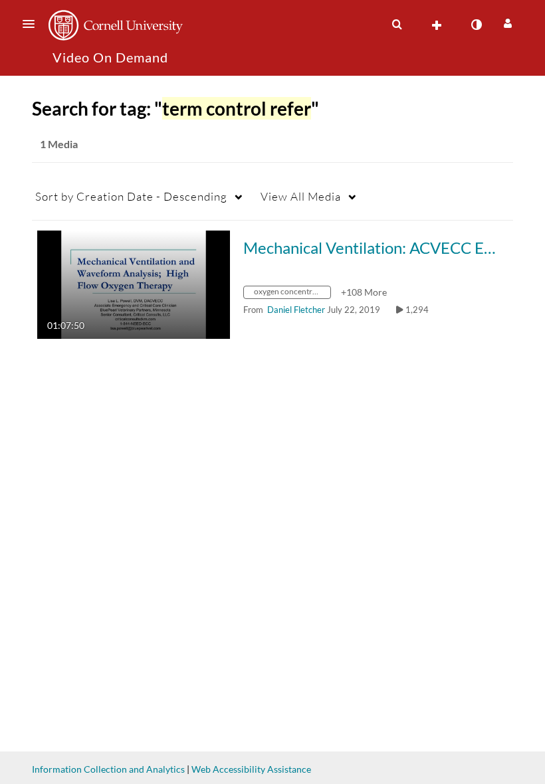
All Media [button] (301, 196)
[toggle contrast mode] (475, 25)
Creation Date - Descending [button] (131, 196)
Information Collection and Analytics (108, 769)
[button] (32, 24)
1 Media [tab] (59, 144)
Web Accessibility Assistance (251, 769)
